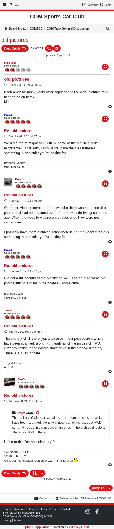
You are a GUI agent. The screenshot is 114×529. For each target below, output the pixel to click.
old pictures (14, 40)
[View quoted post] (38, 413)
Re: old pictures (18, 130)
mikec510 (10, 62)
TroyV (7, 310)
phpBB (22, 508)
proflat (13, 512)
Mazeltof (29, 512)
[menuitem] (14, 5)
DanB (21, 379)
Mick (18, 179)
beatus (8, 114)
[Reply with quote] (105, 67)
